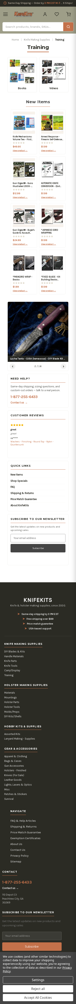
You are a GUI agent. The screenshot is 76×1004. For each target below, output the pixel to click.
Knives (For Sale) (14, 775)
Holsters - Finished (15, 770)
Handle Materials (14, 656)
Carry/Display (12, 670)
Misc (7, 789)
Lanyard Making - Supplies (19, 738)
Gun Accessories (14, 765)
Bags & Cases (12, 760)
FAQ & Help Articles (23, 820)
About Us (16, 844)
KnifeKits (38, 600)
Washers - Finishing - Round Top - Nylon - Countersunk (32, 443)
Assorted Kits (12, 734)
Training (8, 675)
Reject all (38, 989)
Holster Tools (12, 706)
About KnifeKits (20, 505)
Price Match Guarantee (24, 499)
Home (15, 39)
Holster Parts (11, 702)
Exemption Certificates (25, 838)
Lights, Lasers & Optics (18, 784)
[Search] (68, 26)
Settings (38, 980)
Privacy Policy (19, 855)
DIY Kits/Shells (12, 716)
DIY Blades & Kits (14, 651)
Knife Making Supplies (37, 39)
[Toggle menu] (5, 14)
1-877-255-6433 (24, 397)
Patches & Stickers (15, 794)
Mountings (10, 697)
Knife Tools (10, 665)
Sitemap (15, 861)
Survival (9, 798)
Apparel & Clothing (15, 756)
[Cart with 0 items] (68, 14)
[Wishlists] (57, 14)
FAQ (13, 486)
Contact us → (19, 402)
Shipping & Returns (22, 493)
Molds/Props (11, 711)
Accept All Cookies (38, 997)
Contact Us (17, 850)
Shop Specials (19, 480)
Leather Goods (13, 779)
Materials (9, 692)
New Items (17, 474)
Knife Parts (10, 660)
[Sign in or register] (45, 14)
